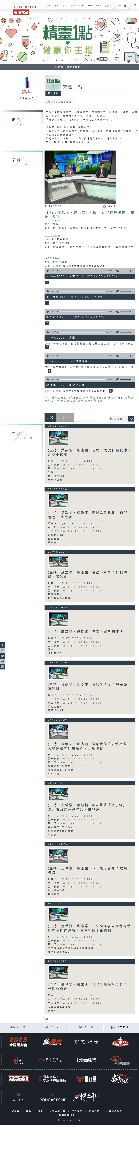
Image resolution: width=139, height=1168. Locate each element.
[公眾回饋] (113, 1027)
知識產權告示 (58, 1111)
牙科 (121, 397)
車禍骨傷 (53, 774)
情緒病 (52, 542)
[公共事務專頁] (86, 1060)
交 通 (21, 1027)
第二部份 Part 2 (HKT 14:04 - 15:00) (74, 468)
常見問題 (78, 1111)
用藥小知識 (55, 480)
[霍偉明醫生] (58, 731)
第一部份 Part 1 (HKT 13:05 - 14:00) (74, 465)
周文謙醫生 (75, 397)
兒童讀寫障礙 (56, 710)
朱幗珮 (112, 397)
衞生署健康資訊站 (72, 400)
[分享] (46, 1027)
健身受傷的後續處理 (61, 766)
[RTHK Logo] (23, 7)
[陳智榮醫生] (58, 914)
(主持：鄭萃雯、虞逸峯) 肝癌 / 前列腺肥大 (86, 632)
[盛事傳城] (120, 1078)
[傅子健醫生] (58, 438)
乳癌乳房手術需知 (59, 952)
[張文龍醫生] (58, 619)
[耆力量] (86, 1078)
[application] (89, 271)
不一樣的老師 (56, 890)
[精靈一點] (47, 283)
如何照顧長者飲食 (59, 598)
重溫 (89, 7)
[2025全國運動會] (18, 1042)
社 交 (55, 1027)
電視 (55, 7)
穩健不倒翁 (55, 594)
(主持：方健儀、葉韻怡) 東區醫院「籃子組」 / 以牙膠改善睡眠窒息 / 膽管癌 (89, 807)
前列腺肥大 (55, 653)
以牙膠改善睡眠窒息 (61, 831)
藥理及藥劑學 (93, 400)
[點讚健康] (86, 1042)
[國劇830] (18, 1060)
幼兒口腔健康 (98, 397)
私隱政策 (95, 1111)
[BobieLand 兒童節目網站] (120, 1042)
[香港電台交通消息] (12, 1027)
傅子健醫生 (59, 397)
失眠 (86, 397)
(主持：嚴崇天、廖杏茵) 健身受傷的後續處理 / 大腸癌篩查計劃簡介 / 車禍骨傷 (89, 746)
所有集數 (53, 93)
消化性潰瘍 (55, 706)
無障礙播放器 (115, 1111)
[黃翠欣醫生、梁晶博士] (58, 972)
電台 (63, 7)
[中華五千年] (86, 1097)
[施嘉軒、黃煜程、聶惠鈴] (58, 856)
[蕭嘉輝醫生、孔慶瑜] (58, 673)
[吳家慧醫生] (58, 500)
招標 (41, 1111)
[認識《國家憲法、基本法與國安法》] (52, 1078)
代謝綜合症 (55, 1010)
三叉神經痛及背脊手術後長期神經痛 (71, 948)
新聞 (71, 7)
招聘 (29, 1111)
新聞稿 (16, 1111)
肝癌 (51, 649)
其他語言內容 (67, 1115)
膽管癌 (52, 835)
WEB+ (81, 7)
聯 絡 (89, 1027)
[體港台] (52, 1042)
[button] (48, 270)
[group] (117, 270)
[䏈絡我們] (80, 1027)
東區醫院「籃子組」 (61, 827)
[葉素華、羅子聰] (58, 794)
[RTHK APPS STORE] (18, 1097)
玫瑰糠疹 (53, 894)
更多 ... (48, 1018)
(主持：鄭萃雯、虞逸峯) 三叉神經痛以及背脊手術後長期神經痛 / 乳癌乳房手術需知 (89, 928)
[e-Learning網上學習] (52, 1060)
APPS (98, 7)
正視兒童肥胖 (56, 535)
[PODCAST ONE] (52, 1097)
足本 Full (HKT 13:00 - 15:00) (70, 461)
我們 (106, 7)
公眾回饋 (123, 1027)
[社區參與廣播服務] (120, 1060)
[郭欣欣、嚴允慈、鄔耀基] (58, 561)
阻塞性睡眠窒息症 (59, 1007)
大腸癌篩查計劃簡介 (61, 770)
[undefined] (48, 5)
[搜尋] (135, 4)
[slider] (126, 271)
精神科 (55, 400)
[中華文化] (18, 1078)
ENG (120, 6)
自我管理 (53, 539)
